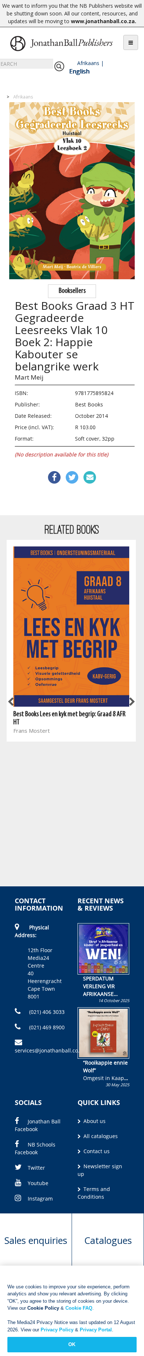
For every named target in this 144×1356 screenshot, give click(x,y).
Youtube (38, 1183)
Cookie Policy (43, 1308)
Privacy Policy (57, 1329)
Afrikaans (88, 63)
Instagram (40, 1198)
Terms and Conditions (94, 1192)
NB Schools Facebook (35, 1148)
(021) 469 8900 (46, 1027)
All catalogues (100, 1136)
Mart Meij (29, 377)
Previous (11, 702)
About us (94, 1121)
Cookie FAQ (78, 1308)
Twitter (36, 1167)
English (79, 71)
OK (71, 1344)
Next (131, 702)
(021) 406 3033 (46, 1011)
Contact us (96, 1151)
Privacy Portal (96, 1329)
